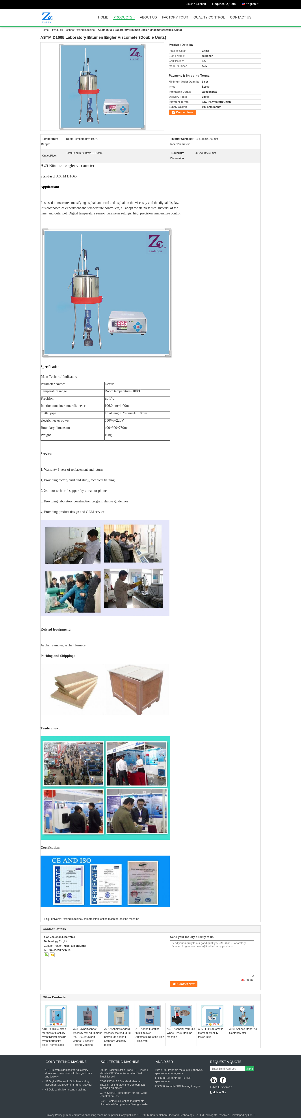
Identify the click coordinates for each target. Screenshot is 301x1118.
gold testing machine (66, 1062)
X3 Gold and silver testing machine (65, 1089)
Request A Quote (224, 4)
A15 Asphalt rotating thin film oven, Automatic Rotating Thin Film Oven (150, 1035)
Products (122, 17)
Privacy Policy (54, 1115)
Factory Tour (175, 17)
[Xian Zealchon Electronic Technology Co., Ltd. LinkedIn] (214, 1080)
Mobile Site (219, 1092)
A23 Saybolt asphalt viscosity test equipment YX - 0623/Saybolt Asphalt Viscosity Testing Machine (87, 1037)
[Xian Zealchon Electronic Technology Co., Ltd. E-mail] (52, 954)
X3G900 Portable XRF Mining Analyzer (178, 1086)
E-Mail (214, 1087)
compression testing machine (101, 919)
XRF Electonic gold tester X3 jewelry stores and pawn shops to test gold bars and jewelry (68, 1073)
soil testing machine (120, 1062)
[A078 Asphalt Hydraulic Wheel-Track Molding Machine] (181, 1016)
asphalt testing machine (80, 29)
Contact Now (184, 112)
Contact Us (240, 17)
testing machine (129, 919)
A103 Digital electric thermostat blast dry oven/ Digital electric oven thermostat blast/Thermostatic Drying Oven (54, 1039)
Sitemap (226, 1087)
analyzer (164, 1062)
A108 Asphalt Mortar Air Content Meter (243, 1031)
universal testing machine (66, 919)
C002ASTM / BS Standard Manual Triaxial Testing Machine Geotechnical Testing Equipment (122, 1085)
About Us (148, 17)
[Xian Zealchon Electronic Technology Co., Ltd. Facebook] (223, 1080)
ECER (252, 1115)
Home (103, 17)
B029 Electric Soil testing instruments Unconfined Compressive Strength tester (124, 1103)
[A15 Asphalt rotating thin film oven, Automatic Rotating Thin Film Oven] (149, 1016)
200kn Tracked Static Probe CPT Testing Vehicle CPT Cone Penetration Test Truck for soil (124, 1073)
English (251, 4)
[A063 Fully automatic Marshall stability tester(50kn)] (212, 1016)
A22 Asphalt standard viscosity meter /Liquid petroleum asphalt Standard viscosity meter (117, 1037)
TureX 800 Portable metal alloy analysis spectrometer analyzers (179, 1071)
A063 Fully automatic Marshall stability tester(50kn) (210, 1033)
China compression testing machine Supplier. (91, 1115)
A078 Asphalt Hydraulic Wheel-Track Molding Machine (181, 1033)
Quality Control (209, 17)
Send (249, 1068)
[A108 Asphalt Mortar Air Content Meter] (243, 1016)
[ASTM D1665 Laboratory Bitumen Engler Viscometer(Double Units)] (102, 86)
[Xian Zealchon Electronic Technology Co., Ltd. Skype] (46, 954)
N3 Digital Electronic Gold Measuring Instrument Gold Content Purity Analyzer (68, 1083)
